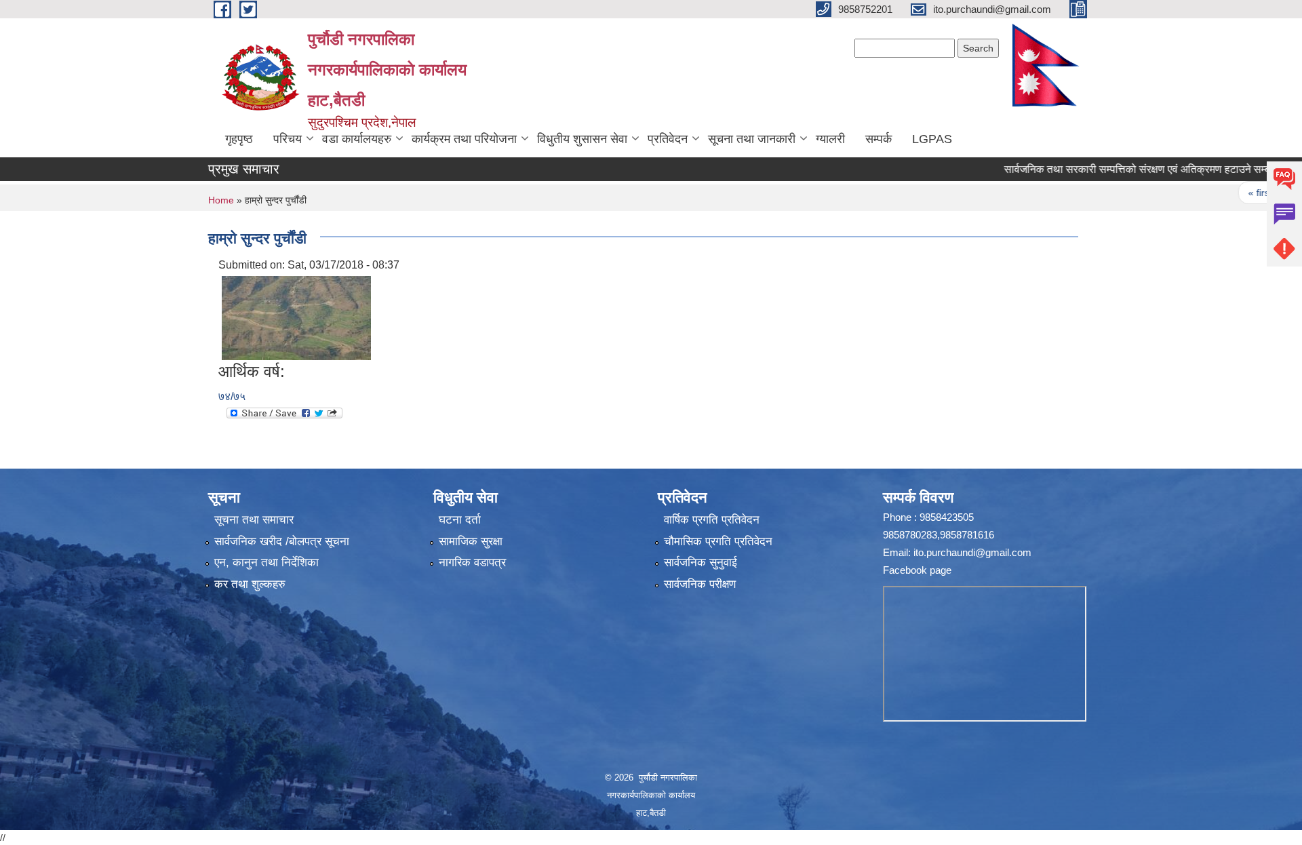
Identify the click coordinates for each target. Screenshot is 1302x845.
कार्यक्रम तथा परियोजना (464, 139)
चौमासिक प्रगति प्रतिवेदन (718, 541)
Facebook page (917, 570)
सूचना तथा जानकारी (751, 139)
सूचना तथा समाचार (254, 519)
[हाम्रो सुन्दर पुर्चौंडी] (296, 317)
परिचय (287, 139)
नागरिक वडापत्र (472, 562)
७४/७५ (231, 396)
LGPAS (932, 139)
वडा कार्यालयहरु (356, 139)
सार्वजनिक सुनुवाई (700, 562)
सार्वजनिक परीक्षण (700, 584)
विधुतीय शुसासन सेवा (582, 139)
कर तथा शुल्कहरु (249, 584)
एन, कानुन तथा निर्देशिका (266, 562)
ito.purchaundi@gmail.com (972, 552)
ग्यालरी (830, 139)
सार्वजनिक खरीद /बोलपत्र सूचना (281, 541)
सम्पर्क (878, 139)
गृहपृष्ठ (239, 139)
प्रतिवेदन (668, 139)
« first (1234, 192)
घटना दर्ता (460, 519)
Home (221, 200)
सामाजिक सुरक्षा (470, 541)
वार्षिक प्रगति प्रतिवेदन (712, 519)
